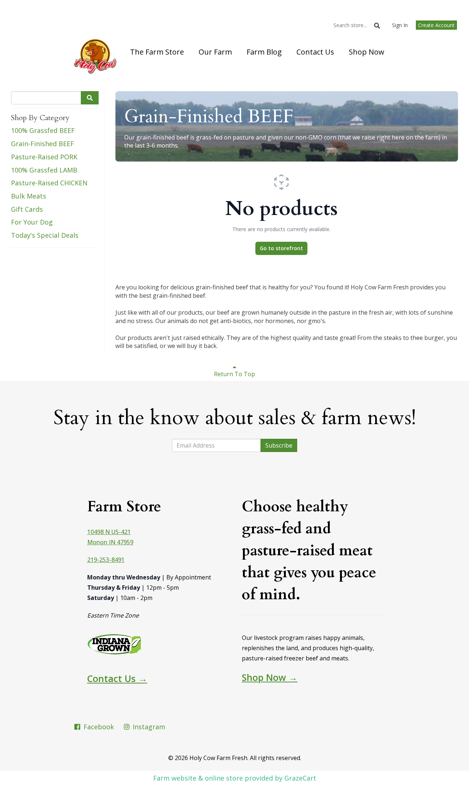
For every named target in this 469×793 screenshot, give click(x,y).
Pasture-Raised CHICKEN (49, 182)
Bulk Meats (28, 196)
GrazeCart (300, 778)
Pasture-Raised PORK (44, 156)
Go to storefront (281, 248)
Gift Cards (27, 209)
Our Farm (215, 52)
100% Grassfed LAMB (44, 170)
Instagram (148, 726)
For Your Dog (32, 222)
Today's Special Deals (44, 235)
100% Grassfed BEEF (43, 130)
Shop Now (366, 52)
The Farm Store (157, 52)
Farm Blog (264, 52)
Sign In (400, 25)
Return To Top (234, 374)
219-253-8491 (106, 560)
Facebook (98, 726)
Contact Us (315, 52)
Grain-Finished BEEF (42, 143)
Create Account (436, 25)
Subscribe (278, 445)
